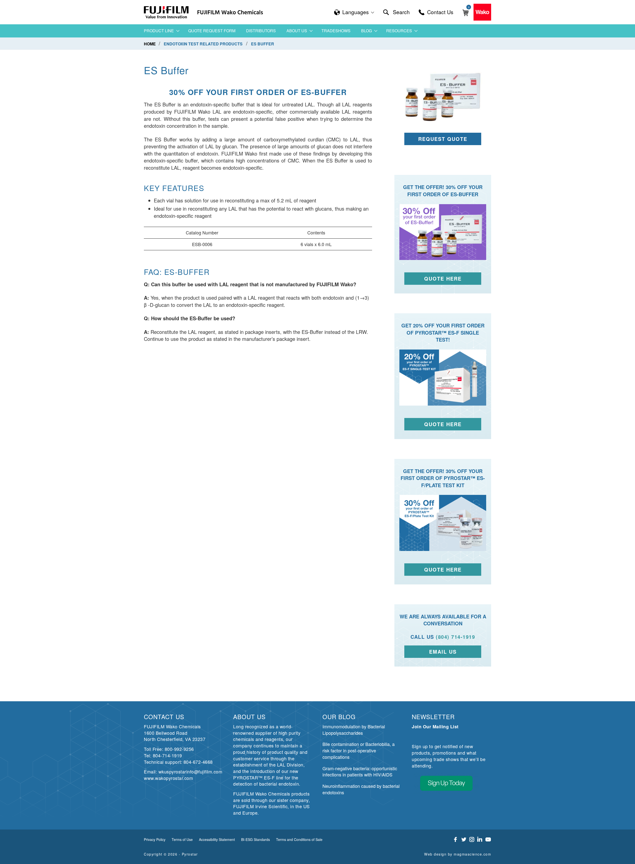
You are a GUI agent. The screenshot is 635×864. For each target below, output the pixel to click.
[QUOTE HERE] (442, 523)
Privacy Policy (154, 839)
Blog (366, 30)
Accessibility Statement (217, 839)
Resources (399, 30)
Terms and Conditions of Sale (299, 839)
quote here (443, 278)
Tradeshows (335, 30)
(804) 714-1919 (455, 636)
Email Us (443, 651)
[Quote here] (442, 378)
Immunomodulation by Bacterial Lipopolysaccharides (353, 729)
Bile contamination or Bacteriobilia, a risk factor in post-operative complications (358, 750)
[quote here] (442, 232)
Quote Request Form (211, 30)
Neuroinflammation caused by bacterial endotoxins (361, 789)
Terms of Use (182, 839)
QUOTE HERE (443, 569)
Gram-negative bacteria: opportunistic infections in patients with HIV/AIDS (359, 771)
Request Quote (442, 138)
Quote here (443, 424)
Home (150, 44)
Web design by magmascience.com (457, 854)
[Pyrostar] (166, 12)
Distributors (261, 30)
